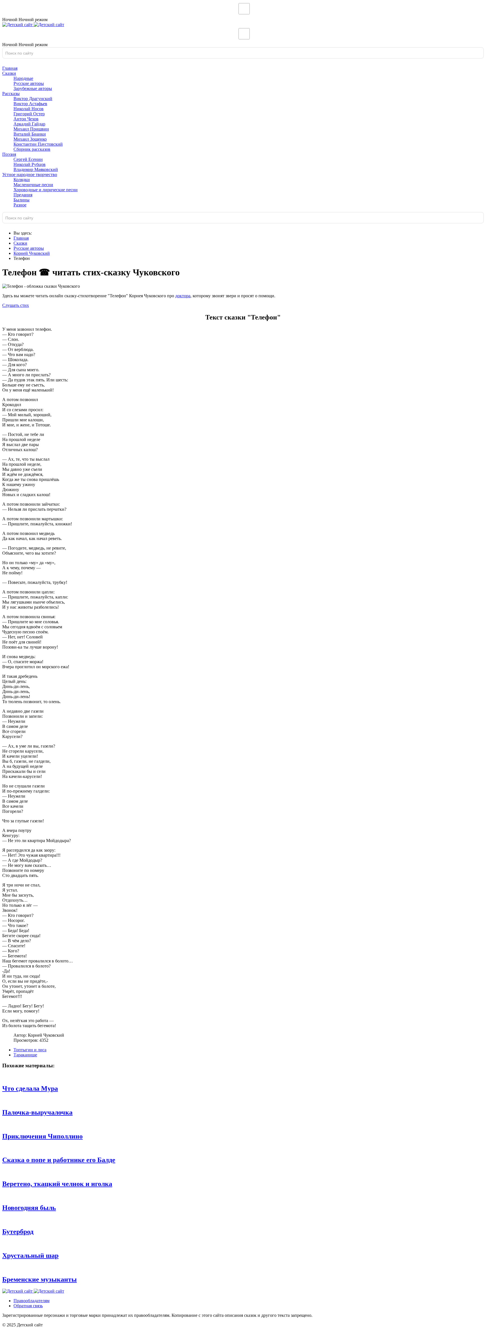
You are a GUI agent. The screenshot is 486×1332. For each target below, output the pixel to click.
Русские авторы (29, 83)
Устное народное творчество (29, 174)
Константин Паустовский (38, 144)
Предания (23, 194)
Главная (9, 68)
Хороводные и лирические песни (46, 189)
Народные (23, 78)
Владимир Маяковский (36, 169)
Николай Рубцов (30, 164)
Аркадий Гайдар (29, 124)
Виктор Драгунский (33, 98)
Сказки (9, 73)
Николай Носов (29, 108)
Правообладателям (32, 1300)
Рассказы (11, 93)
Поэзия (9, 154)
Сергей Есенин (28, 159)
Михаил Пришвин (31, 129)
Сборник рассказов (32, 149)
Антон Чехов (26, 118)
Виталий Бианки (30, 134)
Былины (22, 199)
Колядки (22, 179)
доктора (182, 295)
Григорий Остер (29, 113)
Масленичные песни (33, 184)
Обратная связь (28, 1305)
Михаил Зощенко (30, 139)
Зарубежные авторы (33, 88)
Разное (20, 204)
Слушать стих (15, 305)
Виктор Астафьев (30, 103)
